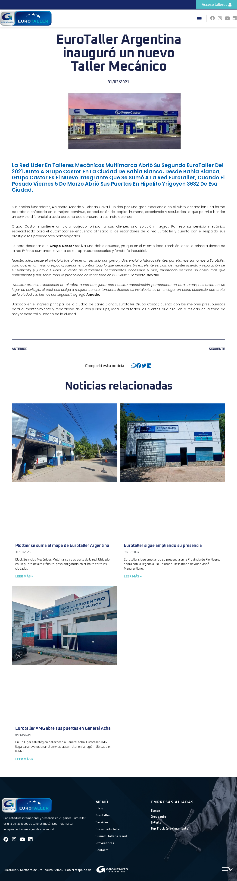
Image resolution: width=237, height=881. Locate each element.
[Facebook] (212, 18)
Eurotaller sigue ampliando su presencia (163, 546)
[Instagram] (220, 18)
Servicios (102, 822)
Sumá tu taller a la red (111, 836)
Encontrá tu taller (108, 829)
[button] (199, 18)
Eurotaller (103, 815)
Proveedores (105, 843)
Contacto (102, 850)
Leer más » (24, 576)
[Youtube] (227, 18)
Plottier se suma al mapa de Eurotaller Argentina (62, 546)
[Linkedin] (234, 18)
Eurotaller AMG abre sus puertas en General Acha (63, 728)
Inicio (99, 808)
